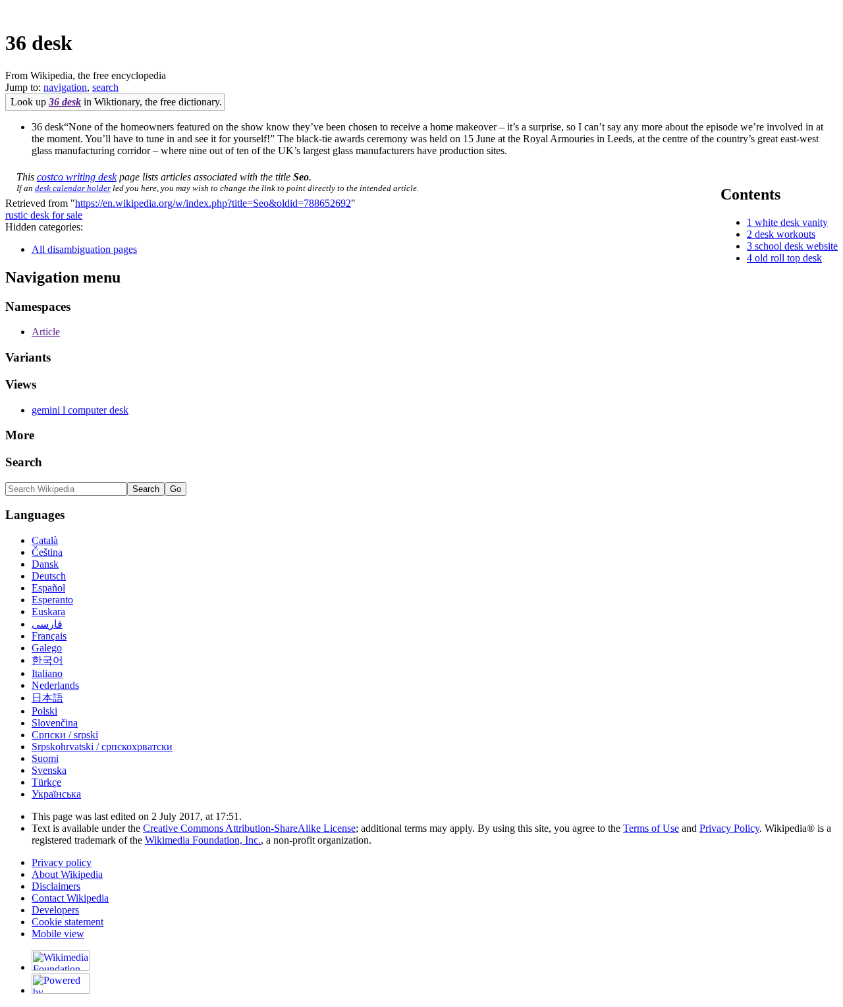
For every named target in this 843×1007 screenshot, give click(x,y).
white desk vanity (791, 222)
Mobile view (58, 933)
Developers (55, 909)
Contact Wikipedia (70, 898)
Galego (47, 647)
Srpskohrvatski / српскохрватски (102, 746)
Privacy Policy (729, 828)
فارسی (47, 624)
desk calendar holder (73, 188)
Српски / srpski (65, 734)
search (105, 87)
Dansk (45, 564)
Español (48, 587)
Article (46, 331)
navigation (65, 87)
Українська (56, 794)
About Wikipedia (67, 874)
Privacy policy (62, 862)
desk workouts (785, 234)
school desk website (796, 246)
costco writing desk (77, 176)
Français (49, 635)
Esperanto (52, 599)
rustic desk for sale (43, 215)
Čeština (47, 552)
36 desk (65, 101)
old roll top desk (788, 257)
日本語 (47, 697)
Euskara (48, 611)
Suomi (45, 758)
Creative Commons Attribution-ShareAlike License (249, 828)
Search (23, 462)
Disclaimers (56, 886)
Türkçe (46, 782)
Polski (44, 711)
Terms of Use (651, 828)
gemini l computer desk (80, 410)
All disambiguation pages (84, 249)
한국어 (47, 660)
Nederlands (55, 685)
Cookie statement (67, 921)
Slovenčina (55, 722)
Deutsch (49, 576)
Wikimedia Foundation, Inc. (203, 840)
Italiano (47, 673)
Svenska (49, 770)
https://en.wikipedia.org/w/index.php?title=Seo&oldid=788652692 (213, 203)
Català (45, 540)
